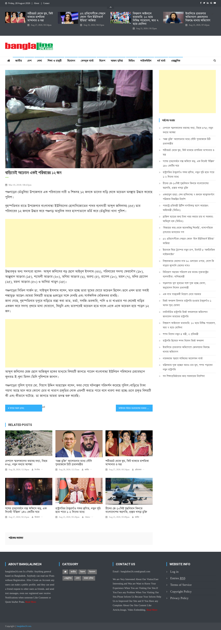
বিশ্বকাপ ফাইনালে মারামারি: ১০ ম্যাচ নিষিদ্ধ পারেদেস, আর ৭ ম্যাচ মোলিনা (145, 19)
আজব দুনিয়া (117, 61)
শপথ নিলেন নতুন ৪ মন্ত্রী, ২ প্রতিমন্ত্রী (180, 334)
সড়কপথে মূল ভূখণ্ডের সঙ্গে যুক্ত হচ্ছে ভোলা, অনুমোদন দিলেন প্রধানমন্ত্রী (184, 285)
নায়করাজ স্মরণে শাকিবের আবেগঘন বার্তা (183, 358)
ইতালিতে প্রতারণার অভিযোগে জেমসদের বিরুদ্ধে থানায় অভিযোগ (197, 17)
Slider (87, 517)
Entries (177, 578)
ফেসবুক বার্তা (87, 61)
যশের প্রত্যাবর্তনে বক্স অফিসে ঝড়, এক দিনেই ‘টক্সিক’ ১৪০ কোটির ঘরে (26, 510)
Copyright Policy (181, 591)
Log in (174, 572)
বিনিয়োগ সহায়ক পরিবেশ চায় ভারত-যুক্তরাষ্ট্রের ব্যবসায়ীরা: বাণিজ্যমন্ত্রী (185, 274)
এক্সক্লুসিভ (175, 61)
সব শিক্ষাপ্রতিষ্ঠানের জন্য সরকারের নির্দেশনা (184, 376)
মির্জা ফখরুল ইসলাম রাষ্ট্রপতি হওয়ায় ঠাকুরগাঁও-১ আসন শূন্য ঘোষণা (187, 303)
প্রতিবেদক (138, 470)
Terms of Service (181, 585)
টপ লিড (37, 470)
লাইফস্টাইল (145, 61)
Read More (30, 602)
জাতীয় (18, 61)
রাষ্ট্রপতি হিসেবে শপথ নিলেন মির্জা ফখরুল (183, 340)
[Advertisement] (79, 243)
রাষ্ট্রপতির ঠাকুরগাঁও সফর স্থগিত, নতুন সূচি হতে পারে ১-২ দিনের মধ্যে (78, 510)
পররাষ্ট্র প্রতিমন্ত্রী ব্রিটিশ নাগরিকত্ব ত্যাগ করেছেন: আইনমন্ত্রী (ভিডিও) (186, 208)
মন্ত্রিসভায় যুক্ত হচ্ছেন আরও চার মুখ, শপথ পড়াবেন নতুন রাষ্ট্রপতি (188, 367)
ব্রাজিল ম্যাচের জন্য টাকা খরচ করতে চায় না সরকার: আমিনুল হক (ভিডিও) (188, 219)
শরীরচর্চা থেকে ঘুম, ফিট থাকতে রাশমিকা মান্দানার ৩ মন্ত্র (40, 17)
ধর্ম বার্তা (161, 61)
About (36, 3)
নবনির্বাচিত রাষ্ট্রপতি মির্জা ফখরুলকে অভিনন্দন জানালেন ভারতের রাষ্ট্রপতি (185, 314)
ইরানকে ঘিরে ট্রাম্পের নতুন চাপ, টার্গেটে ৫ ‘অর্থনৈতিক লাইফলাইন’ (189, 252)
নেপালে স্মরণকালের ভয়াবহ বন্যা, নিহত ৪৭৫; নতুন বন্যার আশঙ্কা (26, 462)
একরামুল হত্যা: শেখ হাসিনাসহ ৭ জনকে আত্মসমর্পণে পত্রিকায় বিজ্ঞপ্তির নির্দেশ (188, 197)
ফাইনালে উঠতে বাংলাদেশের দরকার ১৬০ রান (136, 408)
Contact (46, 3)
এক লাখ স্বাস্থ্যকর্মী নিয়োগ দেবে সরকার (182, 294)
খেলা (39, 61)
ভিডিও (132, 61)
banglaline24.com (24, 626)
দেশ (29, 61)
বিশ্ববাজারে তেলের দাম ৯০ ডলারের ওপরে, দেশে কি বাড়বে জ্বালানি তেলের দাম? (188, 263)
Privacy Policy (179, 598)
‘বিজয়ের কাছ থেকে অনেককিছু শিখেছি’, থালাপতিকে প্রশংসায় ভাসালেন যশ (188, 230)
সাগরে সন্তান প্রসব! (17, 408)
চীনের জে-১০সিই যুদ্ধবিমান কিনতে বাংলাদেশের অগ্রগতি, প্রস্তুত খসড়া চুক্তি (126, 510)
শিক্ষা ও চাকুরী (55, 61)
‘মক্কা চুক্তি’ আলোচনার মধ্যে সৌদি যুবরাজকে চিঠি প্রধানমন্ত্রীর (73, 462)
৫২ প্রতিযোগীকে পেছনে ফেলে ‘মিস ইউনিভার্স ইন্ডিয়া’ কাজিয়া (92, 17)
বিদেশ (102, 61)
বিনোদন (71, 61)
